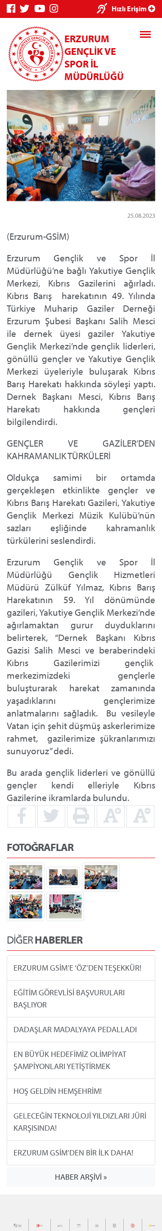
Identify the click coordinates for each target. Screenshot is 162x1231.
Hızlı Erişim (130, 8)
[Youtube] (42, 9)
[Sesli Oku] (104, 9)
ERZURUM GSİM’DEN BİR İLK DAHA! (73, 1152)
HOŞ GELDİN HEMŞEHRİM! (58, 1091)
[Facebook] (13, 9)
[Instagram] (56, 9)
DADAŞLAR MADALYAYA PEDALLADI (75, 1029)
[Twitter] (27, 9)
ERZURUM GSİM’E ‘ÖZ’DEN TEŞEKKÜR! (77, 967)
